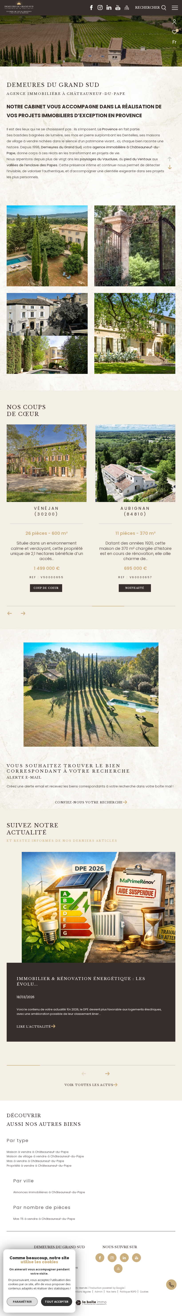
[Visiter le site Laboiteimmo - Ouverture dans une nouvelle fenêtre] (91, 1300)
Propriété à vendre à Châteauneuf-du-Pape (39, 1166)
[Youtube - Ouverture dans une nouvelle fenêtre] (117, 8)
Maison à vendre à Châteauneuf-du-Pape (38, 1152)
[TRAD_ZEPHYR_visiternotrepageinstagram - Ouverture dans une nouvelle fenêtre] (100, 8)
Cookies (144, 1292)
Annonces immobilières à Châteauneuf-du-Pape (49, 1192)
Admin (99, 1291)
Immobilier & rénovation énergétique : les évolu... (81, 981)
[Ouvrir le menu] (175, 8)
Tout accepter (56, 1302)
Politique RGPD (128, 1291)
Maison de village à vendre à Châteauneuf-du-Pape (45, 1156)
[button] (23, 613)
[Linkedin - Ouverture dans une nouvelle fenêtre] (109, 8)
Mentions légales (81, 1291)
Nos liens (111, 1291)
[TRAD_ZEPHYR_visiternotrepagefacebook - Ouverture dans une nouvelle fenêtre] (91, 8)
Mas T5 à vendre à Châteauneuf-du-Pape (44, 1219)
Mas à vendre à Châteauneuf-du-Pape (35, 1161)
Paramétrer (22, 1302)
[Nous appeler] (173, 1285)
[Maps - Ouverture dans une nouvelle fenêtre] (126, 8)
